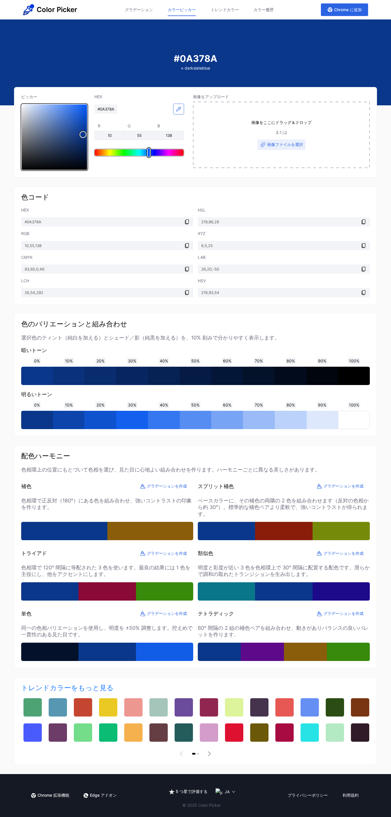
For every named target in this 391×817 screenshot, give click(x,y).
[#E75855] (284, 707)
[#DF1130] (234, 732)
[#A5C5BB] (158, 707)
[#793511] (360, 707)
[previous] (182, 754)
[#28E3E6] (310, 732)
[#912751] (209, 707)
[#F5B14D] (133, 732)
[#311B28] (360, 732)
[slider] (54, 137)
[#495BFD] (32, 732)
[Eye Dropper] (178, 109)
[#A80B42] (284, 732)
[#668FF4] (310, 707)
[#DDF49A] (234, 707)
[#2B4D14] (335, 707)
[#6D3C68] (58, 732)
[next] (209, 754)
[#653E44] (158, 732)
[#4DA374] (32, 707)
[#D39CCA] (209, 732)
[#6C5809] (259, 732)
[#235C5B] (184, 732)
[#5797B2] (58, 707)
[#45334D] (259, 707)
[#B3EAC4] (335, 732)
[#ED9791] (133, 707)
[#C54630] (83, 707)
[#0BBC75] (108, 732)
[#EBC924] (108, 707)
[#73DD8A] (83, 732)
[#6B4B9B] (184, 707)
